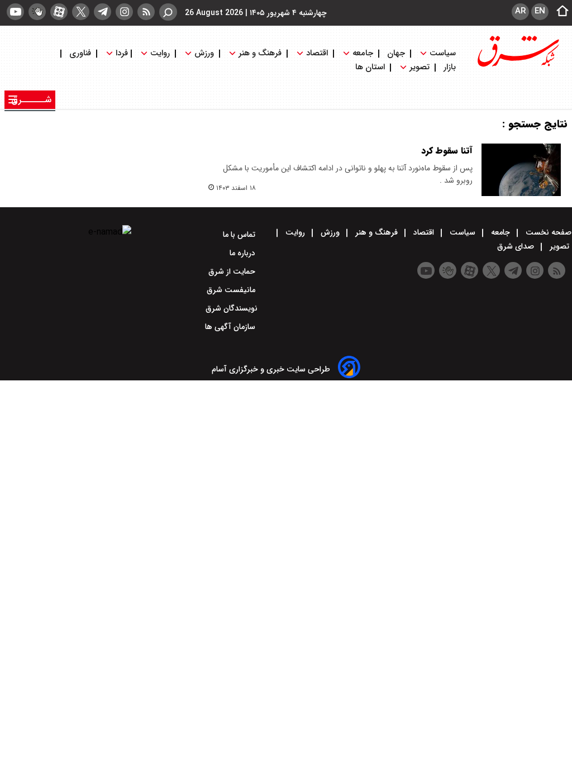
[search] (168, 12)
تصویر (419, 67)
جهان (396, 53)
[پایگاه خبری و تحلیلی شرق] (517, 66)
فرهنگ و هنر (260, 53)
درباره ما (244, 253)
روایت (160, 53)
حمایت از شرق (233, 271)
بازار (449, 67)
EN (540, 11)
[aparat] (59, 11)
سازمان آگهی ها (231, 327)
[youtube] (15, 11)
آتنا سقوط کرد (447, 151)
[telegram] (102, 11)
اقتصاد (317, 53)
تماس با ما (240, 234)
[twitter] (80, 11)
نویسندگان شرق (232, 308)
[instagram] (124, 11)
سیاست (442, 53)
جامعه (362, 53)
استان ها (371, 67)
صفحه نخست (547, 232)
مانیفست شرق (232, 290)
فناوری (80, 53)
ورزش (204, 53)
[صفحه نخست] (559, 11)
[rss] (146, 11)
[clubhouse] (37, 11)
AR (520, 11)
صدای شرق (516, 246)
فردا (120, 53)
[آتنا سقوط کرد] (521, 170)
